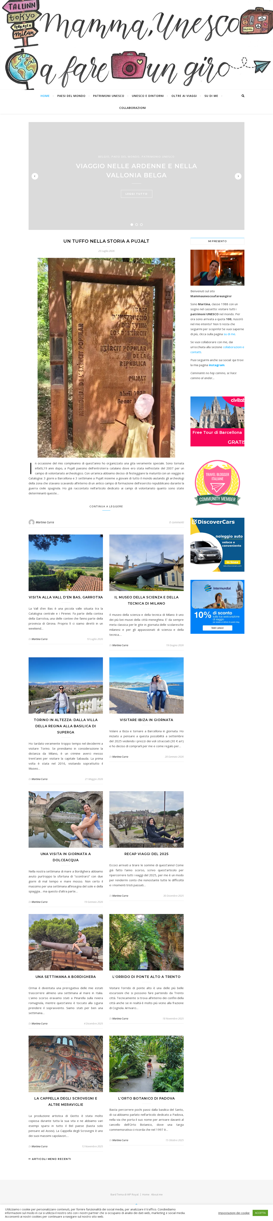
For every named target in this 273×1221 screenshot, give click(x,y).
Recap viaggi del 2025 (147, 854)
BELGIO (104, 156)
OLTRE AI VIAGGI (184, 96)
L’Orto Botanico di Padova (146, 1098)
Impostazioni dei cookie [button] (234, 1213)
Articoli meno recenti (51, 1158)
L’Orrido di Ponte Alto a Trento (147, 977)
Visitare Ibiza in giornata (146, 720)
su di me (229, 334)
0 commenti (176, 522)
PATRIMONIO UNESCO (158, 156)
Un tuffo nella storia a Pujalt (106, 241)
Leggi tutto (137, 194)
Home (45, 96)
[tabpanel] (136, 176)
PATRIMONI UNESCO (108, 96)
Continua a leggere (106, 506)
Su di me (211, 96)
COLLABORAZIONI (132, 108)
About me (157, 1194)
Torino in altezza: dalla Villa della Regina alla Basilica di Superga (66, 726)
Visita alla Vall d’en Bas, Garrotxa (66, 597)
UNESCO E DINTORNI (148, 96)
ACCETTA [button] (260, 1213)
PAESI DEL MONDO (71, 96)
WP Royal (132, 1194)
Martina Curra (45, 522)
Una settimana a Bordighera (66, 977)
